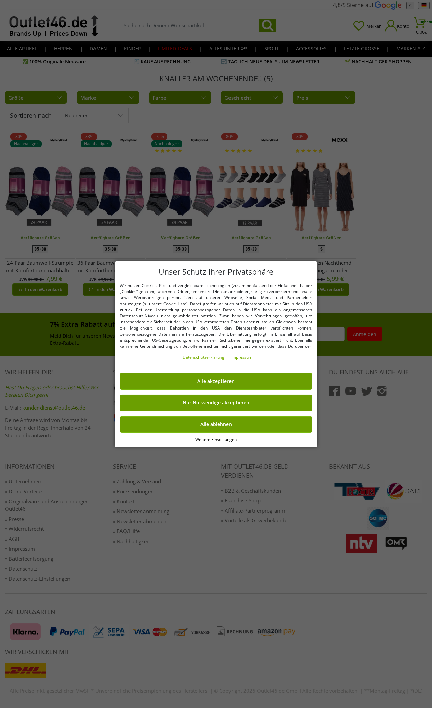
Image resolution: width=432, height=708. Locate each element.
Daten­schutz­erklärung (204, 357)
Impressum (241, 357)
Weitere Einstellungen (216, 439)
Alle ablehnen (216, 424)
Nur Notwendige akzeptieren (216, 403)
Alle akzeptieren (216, 381)
